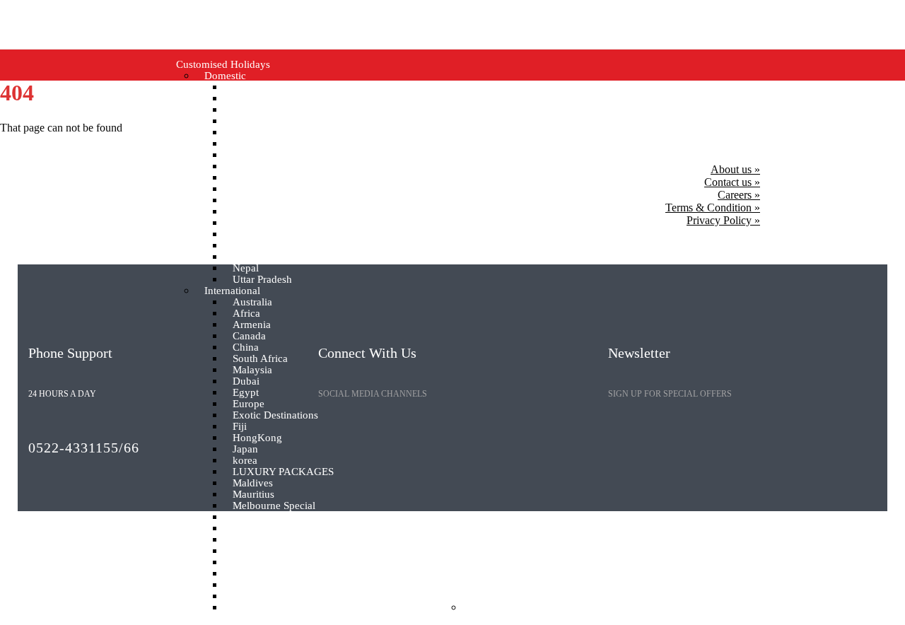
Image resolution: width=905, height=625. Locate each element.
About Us (580, 607)
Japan (245, 449)
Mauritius (253, 494)
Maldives (253, 483)
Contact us (813, 607)
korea (245, 460)
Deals (761, 607)
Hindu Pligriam (266, 121)
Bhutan (248, 98)
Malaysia (252, 370)
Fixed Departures (388, 607)
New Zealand (262, 517)
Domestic (225, 76)
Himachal (254, 189)
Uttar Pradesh (262, 279)
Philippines (257, 539)
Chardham (256, 211)
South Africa (260, 358)
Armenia (252, 324)
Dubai (246, 381)
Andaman (254, 87)
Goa (242, 110)
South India (258, 143)
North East (256, 132)
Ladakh (249, 155)
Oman (246, 528)
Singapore (255, 573)
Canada (249, 336)
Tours (679, 607)
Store (720, 607)
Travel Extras (472, 596)
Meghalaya (257, 234)
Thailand (252, 607)
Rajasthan (254, 223)
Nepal (246, 268)
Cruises (634, 607)
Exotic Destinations (275, 415)
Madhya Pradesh (269, 200)
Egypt (246, 392)
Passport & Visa (507, 607)
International (232, 291)
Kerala (247, 257)
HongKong (257, 438)
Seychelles (256, 562)
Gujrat (246, 177)
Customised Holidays (223, 64)
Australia (252, 302)
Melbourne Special (274, 505)
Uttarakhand (260, 166)
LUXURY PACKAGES (283, 472)
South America (265, 585)
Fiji (240, 426)
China (246, 347)
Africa (246, 313)
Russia (247, 551)
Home (145, 607)
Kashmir (251, 245)
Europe (248, 404)
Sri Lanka (254, 596)
